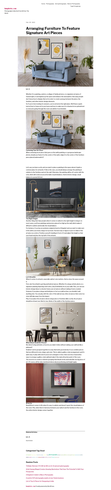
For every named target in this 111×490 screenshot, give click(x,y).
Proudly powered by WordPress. (45, 486)
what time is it (34, 454)
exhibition (34, 457)
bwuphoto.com (10, 8)
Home (43, 4)
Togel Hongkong (75, 6)
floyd (47, 454)
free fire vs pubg (40, 454)
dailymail (40, 457)
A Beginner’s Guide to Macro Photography (39, 475)
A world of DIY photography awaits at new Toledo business (45, 478)
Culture (59, 454)
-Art (37, 457)
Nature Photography (73, 4)
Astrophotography (60, 4)
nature (27, 457)
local (73, 454)
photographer (28, 454)
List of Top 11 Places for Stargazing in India (40, 481)
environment (77, 454)
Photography (50, 4)
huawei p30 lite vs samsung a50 (66, 454)
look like (44, 454)
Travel (53, 457)
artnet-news (57, 457)
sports (30, 457)
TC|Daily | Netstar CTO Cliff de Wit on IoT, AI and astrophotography (47, 466)
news (43, 457)
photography (53, 455)
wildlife (81, 454)
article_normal (48, 457)
